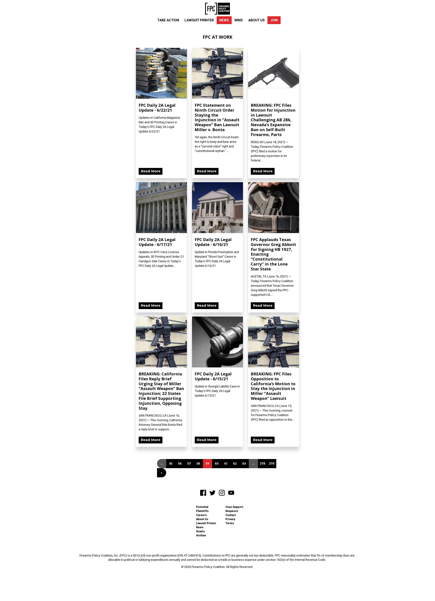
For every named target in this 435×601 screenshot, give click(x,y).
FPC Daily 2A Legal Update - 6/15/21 (213, 376)
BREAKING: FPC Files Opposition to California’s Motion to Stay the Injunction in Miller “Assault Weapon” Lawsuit (273, 386)
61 (225, 463)
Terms (229, 523)
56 (180, 463)
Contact (230, 515)
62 (235, 463)
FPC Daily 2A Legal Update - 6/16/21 (213, 242)
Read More (150, 171)
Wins (238, 20)
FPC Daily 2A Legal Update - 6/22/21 (157, 107)
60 (217, 463)
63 (244, 463)
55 (170, 463)
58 (198, 463)
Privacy (230, 519)
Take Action (168, 20)
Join (274, 20)
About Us (256, 20)
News (224, 20)
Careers (201, 515)
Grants (200, 531)
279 (271, 463)
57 (189, 463)
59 (207, 463)
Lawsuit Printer (199, 20)
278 (262, 463)
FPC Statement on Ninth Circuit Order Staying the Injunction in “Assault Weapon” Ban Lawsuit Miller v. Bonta (217, 117)
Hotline (201, 535)
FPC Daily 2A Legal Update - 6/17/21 (157, 242)
